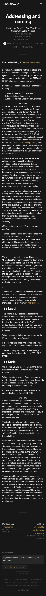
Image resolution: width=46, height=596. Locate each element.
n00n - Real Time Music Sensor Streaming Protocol (25, 29)
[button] (41, 4)
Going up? (24, 573)
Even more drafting (31, 62)
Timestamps (7, 526)
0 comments (40, 537)
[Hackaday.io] (11, 4)
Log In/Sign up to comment (14, 567)
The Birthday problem (27, 142)
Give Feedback (36, 580)
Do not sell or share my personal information (23, 585)
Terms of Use (10, 582)
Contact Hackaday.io (21, 580)
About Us (7, 580)
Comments (27, 46)
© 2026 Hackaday (23, 590)
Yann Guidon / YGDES (17, 43)
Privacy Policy (23, 582)
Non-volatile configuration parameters (38, 530)
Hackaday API (36, 582)
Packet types (33, 302)
